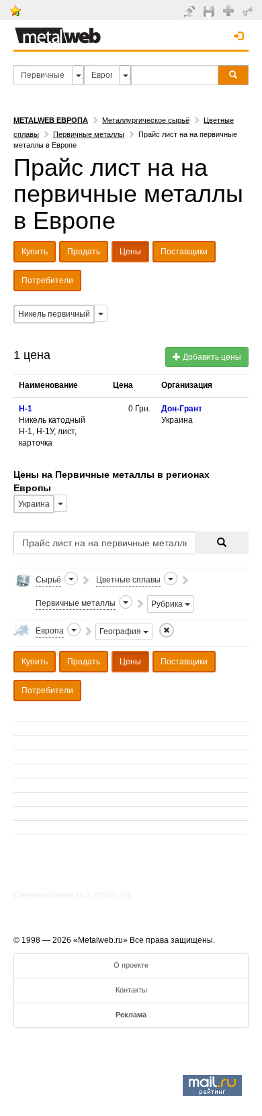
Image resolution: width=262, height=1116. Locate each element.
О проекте (131, 965)
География (121, 631)
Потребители (47, 280)
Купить (34, 251)
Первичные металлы (88, 134)
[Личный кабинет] (250, 10)
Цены (130, 251)
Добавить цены (211, 357)
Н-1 (25, 408)
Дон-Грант (181, 408)
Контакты (131, 990)
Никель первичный (54, 314)
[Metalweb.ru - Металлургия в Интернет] (57, 31)
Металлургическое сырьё (145, 120)
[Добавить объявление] (191, 10)
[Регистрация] (230, 10)
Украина (34, 504)
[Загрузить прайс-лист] (211, 10)
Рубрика (168, 604)
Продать (83, 251)
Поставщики (184, 251)
